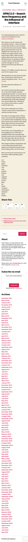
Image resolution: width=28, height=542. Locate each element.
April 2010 (4, 403)
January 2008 (6, 461)
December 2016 (6, 305)
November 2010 (6, 387)
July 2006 (4, 501)
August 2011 (5, 369)
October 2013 (5, 331)
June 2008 (5, 452)
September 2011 (6, 367)
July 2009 (4, 423)
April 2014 (4, 323)
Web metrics (22, 9)
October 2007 (6, 467)
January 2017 (5, 302)
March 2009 (5, 432)
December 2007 (6, 463)
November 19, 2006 (20, 26)
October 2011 (5, 365)
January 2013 (5, 343)
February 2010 (6, 407)
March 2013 (5, 338)
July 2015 (4, 311)
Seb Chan (8, 26)
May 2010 (4, 401)
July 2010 (4, 396)
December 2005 (6, 516)
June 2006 (5, 503)
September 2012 (6, 347)
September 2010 (6, 392)
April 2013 (4, 336)
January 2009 (6, 436)
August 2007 (5, 472)
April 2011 (4, 378)
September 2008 (7, 445)
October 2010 (5, 389)
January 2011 (5, 383)
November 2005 (6, 519)
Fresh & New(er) (14, 3)
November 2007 (6, 465)
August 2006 (5, 499)
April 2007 (4, 481)
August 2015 (5, 309)
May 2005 (4, 532)
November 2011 (6, 363)
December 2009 (6, 412)
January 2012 (5, 358)
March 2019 (5, 300)
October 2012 (5, 345)
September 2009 (7, 418)
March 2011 (5, 380)
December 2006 (6, 490)
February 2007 (6, 485)
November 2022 (6, 298)
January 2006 (6, 514)
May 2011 (4, 376)
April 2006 (4, 507)
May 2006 (4, 505)
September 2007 (7, 470)
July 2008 (4, 450)
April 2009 (4, 429)
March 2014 (5, 325)
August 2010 (5, 394)
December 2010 (6, 385)
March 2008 (5, 458)
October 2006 (6, 494)
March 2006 (5, 510)
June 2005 (5, 530)
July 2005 (4, 528)
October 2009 (6, 416)
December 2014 (6, 318)
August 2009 (5, 421)
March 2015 (5, 316)
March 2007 (5, 483)
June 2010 (4, 398)
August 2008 (5, 447)
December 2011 (6, 360)
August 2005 (5, 525)
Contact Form (15, 265)
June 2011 (4, 374)
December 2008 (6, 438)
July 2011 (4, 372)
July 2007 (4, 474)
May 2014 (4, 320)
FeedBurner (18, 288)
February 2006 (6, 512)
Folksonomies (6, 9)
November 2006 (6, 492)
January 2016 (5, 307)
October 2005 (6, 521)
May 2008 (4, 454)
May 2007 (4, 479)
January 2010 (6, 409)
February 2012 (6, 356)
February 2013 (6, 340)
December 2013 (6, 327)
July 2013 (4, 334)
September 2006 (7, 496)
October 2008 (6, 443)
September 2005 (7, 523)
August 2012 (5, 349)
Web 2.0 (14, 9)
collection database (7, 39)
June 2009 (5, 425)
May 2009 (4, 427)
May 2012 (4, 351)
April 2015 (4, 314)
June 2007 (5, 476)
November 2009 (6, 414)
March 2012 (5, 354)
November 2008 (6, 441)
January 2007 (6, 487)
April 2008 (4, 456)
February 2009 (6, 434)
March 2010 (5, 405)
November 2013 (6, 329)
